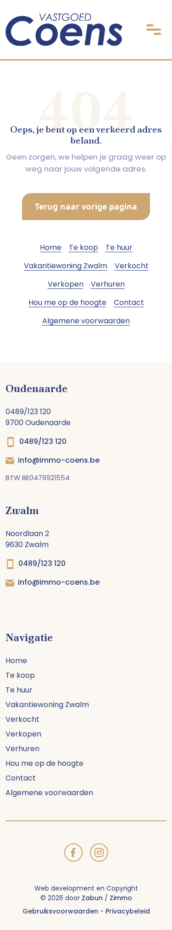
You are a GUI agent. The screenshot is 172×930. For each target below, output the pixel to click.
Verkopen (65, 284)
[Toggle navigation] (153, 29)
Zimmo (121, 897)
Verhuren (108, 284)
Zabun (92, 897)
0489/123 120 (43, 441)
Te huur (119, 247)
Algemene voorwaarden (86, 321)
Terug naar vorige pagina (86, 206)
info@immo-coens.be (59, 460)
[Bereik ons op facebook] (73, 852)
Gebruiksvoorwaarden (60, 911)
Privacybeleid (127, 911)
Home (50, 247)
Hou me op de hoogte (67, 302)
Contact (129, 302)
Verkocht (132, 265)
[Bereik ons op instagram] (99, 852)
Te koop (83, 247)
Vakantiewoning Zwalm (65, 265)
